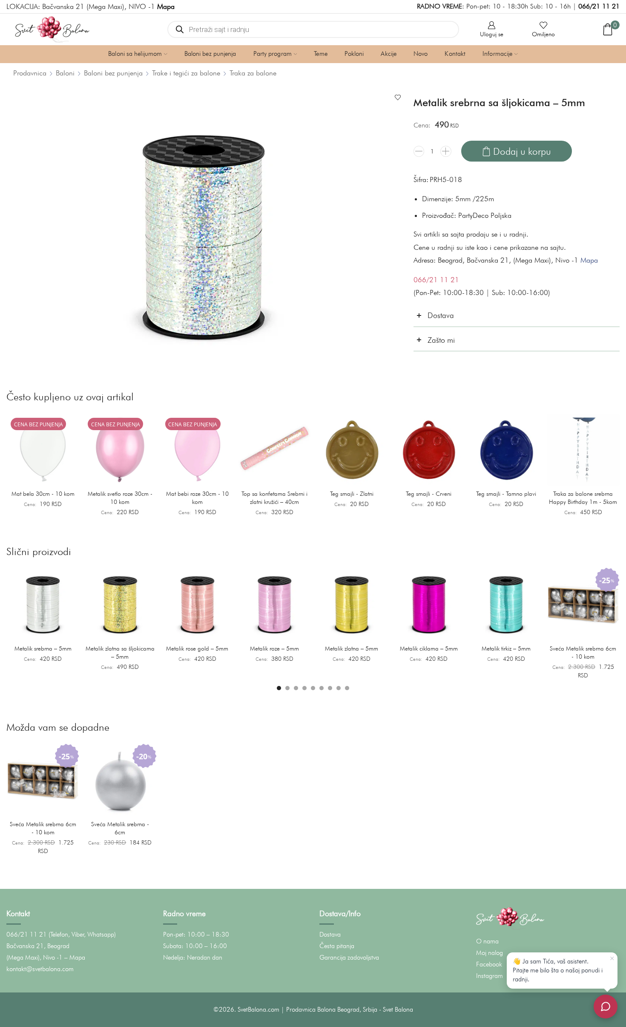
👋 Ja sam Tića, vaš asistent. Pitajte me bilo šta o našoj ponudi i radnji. (558, 970)
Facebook (489, 964)
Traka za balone (253, 73)
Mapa (589, 260)
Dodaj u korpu (522, 151)
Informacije (497, 54)
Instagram (489, 976)
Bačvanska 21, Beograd (37, 946)
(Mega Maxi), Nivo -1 (34, 957)
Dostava (330, 934)
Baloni (65, 73)
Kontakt (455, 54)
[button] (279, 688)
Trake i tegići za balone (186, 73)
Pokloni (354, 54)
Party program (272, 54)
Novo (421, 54)
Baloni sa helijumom (135, 54)
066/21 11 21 (599, 6)
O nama (487, 941)
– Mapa (74, 957)
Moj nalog (489, 953)
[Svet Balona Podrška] (605, 1006)
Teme (320, 54)
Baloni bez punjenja (210, 54)
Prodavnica (29, 73)
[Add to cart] (68, 477)
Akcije (388, 54)
